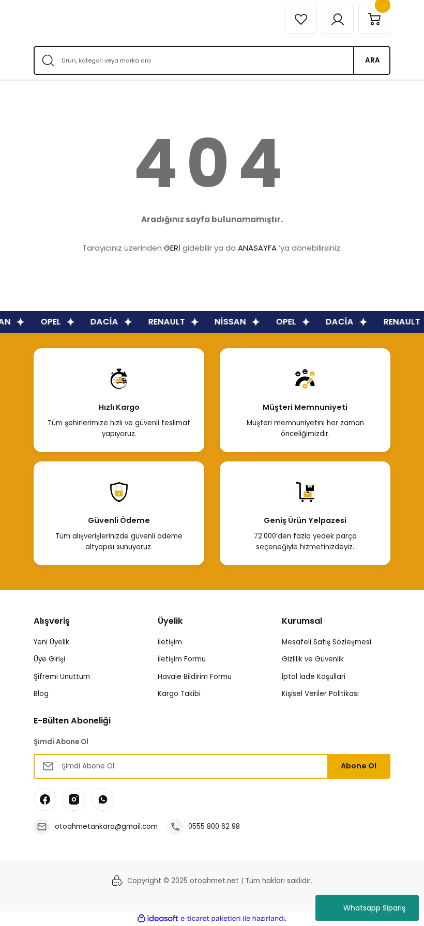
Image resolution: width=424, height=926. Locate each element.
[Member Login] (338, 19)
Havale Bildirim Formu (195, 677)
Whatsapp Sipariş (374, 908)
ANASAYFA (257, 247)
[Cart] (374, 19)
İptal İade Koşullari (313, 677)
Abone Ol (358, 766)
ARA (372, 60)
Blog (41, 694)
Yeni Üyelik (51, 642)
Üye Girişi (49, 659)
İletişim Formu (182, 659)
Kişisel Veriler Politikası (320, 694)
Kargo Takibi (179, 694)
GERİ (172, 247)
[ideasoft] (157, 918)
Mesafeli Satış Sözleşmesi (326, 642)
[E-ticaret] (210, 918)
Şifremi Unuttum (62, 677)
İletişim (170, 642)
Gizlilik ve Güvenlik (313, 659)
